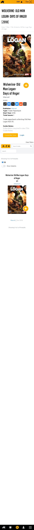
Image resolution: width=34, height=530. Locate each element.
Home (4, 27)
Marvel (6, 97)
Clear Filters (29, 142)
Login (22, 135)
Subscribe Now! (10, 135)
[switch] (4, 166)
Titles (8, 27)
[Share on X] (13, 104)
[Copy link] (5, 104)
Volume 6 (17, 184)
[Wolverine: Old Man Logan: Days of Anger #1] (17, 199)
